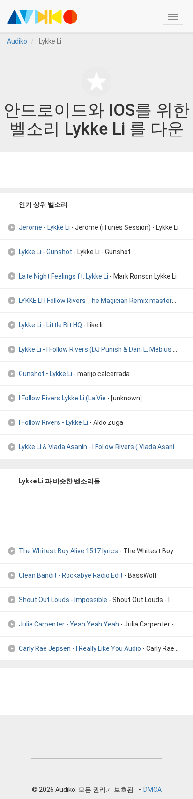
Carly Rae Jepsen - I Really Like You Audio (80, 648)
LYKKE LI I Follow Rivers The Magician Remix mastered (99, 300)
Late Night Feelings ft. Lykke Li (63, 276)
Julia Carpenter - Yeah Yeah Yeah (69, 624)
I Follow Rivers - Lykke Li (53, 422)
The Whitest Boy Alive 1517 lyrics (68, 551)
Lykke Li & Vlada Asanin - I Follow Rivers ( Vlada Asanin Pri (103, 447)
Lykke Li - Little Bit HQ (50, 325)
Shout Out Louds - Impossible (63, 599)
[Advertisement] (96, 170)
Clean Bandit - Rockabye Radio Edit (71, 575)
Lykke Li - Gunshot (45, 252)
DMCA (152, 789)
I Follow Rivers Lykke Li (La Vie (62, 398)
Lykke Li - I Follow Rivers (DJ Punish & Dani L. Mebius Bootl (104, 349)
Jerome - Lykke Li (44, 227)
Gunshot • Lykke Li (45, 373)
